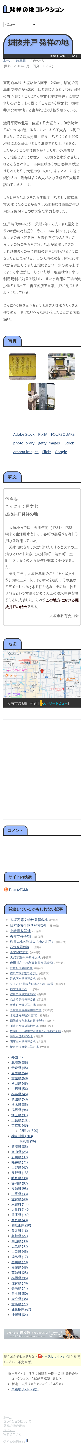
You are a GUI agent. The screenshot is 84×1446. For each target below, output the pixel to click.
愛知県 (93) (19, 1188)
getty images (49, 443)
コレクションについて (17, 1421)
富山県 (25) (19, 1152)
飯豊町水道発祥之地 (23, 1005)
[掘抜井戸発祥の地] (22, 378)
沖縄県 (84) (19, 1314)
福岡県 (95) (19, 1278)
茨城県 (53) (19, 1099)
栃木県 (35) (19, 1104)
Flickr (46, 451)
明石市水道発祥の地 (22, 1041)
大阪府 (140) (20, 1209)
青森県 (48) (19, 1068)
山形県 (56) (19, 1088)
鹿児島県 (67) (21, 1309)
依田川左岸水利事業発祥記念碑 (31, 963)
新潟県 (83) (19, 1146)
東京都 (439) (20, 1125)
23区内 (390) (29, 1130)
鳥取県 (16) (19, 1230)
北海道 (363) (20, 1062)
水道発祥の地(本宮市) (23, 1015)
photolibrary (23, 443)
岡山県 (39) (19, 1241)
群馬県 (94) (19, 1110)
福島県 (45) (19, 1094)
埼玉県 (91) (19, 1115)
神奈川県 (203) (22, 1136)
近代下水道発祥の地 (22, 978)
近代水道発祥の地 (21, 968)
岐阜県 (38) (19, 1178)
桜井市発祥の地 (21, 936)
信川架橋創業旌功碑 (23, 994)
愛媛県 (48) (19, 1267)
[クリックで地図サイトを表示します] (42, 674)
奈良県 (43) (19, 1220)
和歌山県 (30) (21, 1225)
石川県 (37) (19, 1157)
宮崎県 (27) (19, 1304)
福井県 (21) (19, 1162)
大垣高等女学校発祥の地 (29, 919)
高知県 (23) (19, 1272)
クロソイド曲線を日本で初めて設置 (31, 984)
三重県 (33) (19, 1194)
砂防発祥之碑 (18, 989)
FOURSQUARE (63, 434)
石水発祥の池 (19, 947)
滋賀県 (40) (19, 1199)
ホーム (7, 60)
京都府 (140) (20, 1204)
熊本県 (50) (19, 1293)
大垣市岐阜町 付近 (22, 703)
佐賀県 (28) (19, 1283)
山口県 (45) (19, 1251)
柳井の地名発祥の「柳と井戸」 (32, 941)
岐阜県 (21, 60)
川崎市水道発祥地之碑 (24, 1026)
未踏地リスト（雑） (25, 1389)
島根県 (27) (19, 1236)
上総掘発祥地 (20, 930)
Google (61, 451)
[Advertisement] (42, 768)
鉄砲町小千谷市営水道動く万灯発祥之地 (35, 1031)
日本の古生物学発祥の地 (28, 925)
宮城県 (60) (19, 1078)
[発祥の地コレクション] (33, 10)
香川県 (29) (19, 1262)
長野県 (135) (20, 1172)
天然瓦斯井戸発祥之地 (25, 957)
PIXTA (42, 434)
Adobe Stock (23, 434)
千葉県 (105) (20, 1120)
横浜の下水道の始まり (24, 973)
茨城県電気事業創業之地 (25, 1010)
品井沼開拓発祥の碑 (22, 999)
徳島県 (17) (19, 1257)
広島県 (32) (19, 1246)
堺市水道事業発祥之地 (24, 1047)
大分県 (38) (19, 1299)
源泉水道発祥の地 (21, 1036)
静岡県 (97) (19, 1183)
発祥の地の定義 (14, 1425)
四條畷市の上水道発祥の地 (27, 1020)
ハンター (9, 1430)
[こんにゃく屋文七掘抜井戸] (41, 408)
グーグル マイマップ (55, 1356)
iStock (69, 443)
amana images (26, 451)
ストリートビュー (55, 703)
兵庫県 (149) (20, 1215)
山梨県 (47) (19, 1167)
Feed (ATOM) (18, 889)
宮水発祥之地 (19, 952)
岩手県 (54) (19, 1073)
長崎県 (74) (19, 1288)
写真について (12, 1434)
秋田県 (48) (19, 1083)
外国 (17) (17, 1057)
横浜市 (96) (28, 1141)
